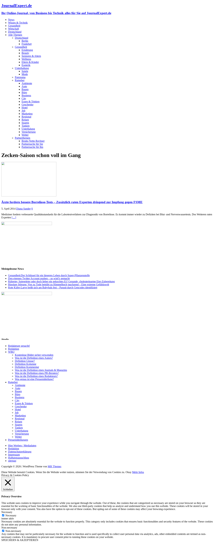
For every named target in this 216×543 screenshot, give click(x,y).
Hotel (25, 107)
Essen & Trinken (30, 101)
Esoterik (26, 65)
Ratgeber (19, 80)
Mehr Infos (138, 472)
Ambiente (27, 83)
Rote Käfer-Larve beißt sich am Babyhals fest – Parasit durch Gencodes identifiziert (52, 287)
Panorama (20, 77)
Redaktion (13, 348)
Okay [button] (128, 472)
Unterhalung (28, 128)
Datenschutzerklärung (19, 451)
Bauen (25, 89)
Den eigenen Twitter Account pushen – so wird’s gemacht (39, 278)
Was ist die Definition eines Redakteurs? (36, 376)
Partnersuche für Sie (32, 144)
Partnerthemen (22, 137)
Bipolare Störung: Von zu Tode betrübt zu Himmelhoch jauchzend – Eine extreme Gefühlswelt (58, 284)
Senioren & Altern (31, 56)
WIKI (11, 351)
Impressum (14, 454)
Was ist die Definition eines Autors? (34, 357)
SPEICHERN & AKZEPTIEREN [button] (19, 540)
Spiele (25, 71)
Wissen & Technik (18, 22)
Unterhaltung (22, 68)
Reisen (25, 119)
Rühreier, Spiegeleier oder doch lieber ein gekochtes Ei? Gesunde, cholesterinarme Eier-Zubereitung (61, 281)
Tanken (26, 125)
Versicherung (29, 131)
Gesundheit (14, 25)
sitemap (12, 460)
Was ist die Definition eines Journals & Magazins (41, 370)
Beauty (25, 53)
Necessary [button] (6, 512)
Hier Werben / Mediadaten (22, 445)
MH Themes (54, 466)
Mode (25, 74)
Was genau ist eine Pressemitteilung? (34, 379)
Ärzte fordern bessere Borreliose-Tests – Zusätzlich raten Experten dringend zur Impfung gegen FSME (72, 202)
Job (23, 110)
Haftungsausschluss (18, 457)
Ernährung (27, 50)
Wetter (25, 134)
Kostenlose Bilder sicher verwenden (34, 354)
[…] (14, 217)
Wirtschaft (13, 28)
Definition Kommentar (27, 367)
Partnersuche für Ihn (32, 147)
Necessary (10, 515)
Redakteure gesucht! (19, 345)
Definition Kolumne (25, 364)
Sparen (25, 122)
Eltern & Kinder (30, 62)
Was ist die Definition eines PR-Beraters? (37, 373)
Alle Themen (15, 34)
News (11, 19)
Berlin (25, 40)
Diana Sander (23, 208)
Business (26, 95)
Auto (24, 86)
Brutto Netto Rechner (33, 140)
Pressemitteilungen (18, 439)
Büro (24, 92)
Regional (26, 116)
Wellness (26, 59)
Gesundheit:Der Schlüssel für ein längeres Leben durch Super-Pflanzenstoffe (49, 275)
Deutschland (14, 31)
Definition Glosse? (25, 361)
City (24, 98)
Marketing (27, 113)
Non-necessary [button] (9, 527)
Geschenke (27, 104)
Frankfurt (27, 43)
